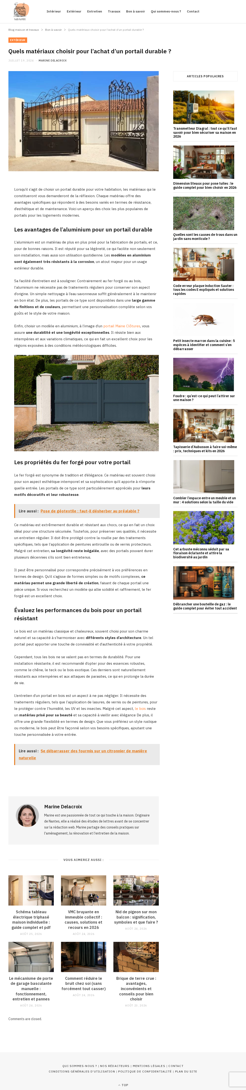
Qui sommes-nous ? (166, 11)
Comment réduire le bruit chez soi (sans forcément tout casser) (84, 983)
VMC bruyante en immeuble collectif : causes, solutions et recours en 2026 (83, 919)
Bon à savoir (135, 11)
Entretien (94, 11)
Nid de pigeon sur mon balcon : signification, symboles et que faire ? (136, 917)
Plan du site (186, 1071)
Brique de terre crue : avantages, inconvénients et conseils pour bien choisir (136, 988)
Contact (193, 11)
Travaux (114, 11)
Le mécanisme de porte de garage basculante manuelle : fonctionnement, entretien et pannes (31, 988)
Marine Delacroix (53, 60)
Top (124, 1085)
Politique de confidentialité (145, 1071)
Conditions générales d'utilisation (82, 1071)
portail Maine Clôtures (121, 326)
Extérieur (74, 11)
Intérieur (54, 11)
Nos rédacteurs (114, 1066)
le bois (140, 708)
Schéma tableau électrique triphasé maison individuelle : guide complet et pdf (31, 919)
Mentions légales (149, 1066)
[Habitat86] (20, 11)
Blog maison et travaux (23, 29)
